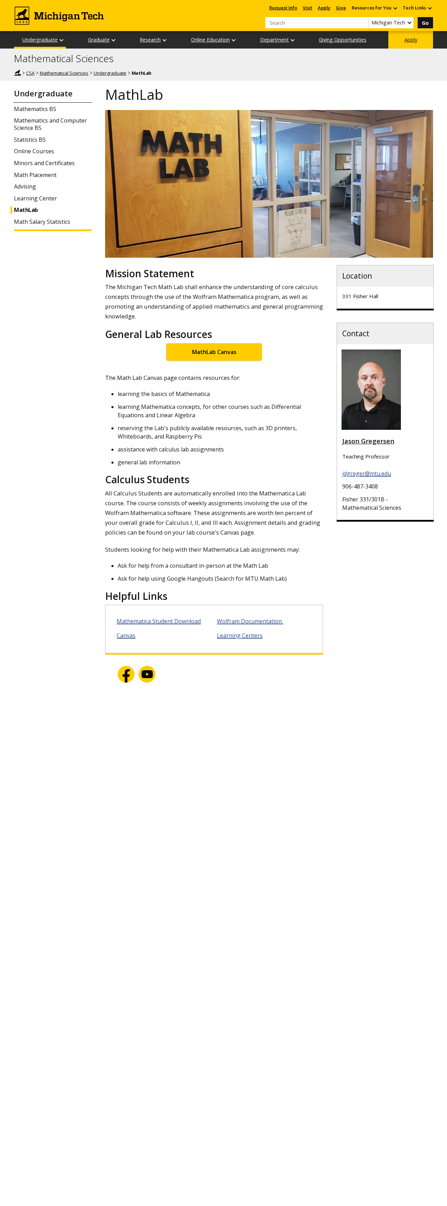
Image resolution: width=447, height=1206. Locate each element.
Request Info (283, 8)
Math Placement (35, 175)
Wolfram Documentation (250, 621)
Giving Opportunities (342, 39)
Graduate (99, 39)
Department (274, 39)
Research (150, 39)
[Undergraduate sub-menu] (62, 40)
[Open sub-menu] (394, 8)
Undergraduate (40, 39)
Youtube (147, 674)
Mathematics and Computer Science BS (50, 124)
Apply (324, 8)
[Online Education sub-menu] (234, 40)
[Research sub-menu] (165, 40)
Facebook (126, 674)
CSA (30, 73)
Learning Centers (240, 635)
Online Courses (34, 151)
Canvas (126, 635)
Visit (307, 8)
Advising (25, 186)
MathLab (26, 210)
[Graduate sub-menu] (114, 40)
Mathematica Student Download (159, 621)
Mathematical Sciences (63, 59)
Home (17, 72)
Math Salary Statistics (42, 222)
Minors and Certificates (44, 163)
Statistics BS (30, 140)
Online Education (210, 39)
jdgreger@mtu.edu (366, 473)
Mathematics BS (35, 109)
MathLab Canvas (214, 352)
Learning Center (35, 198)
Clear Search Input (363, 22)
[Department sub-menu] (293, 40)
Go (425, 23)
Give (341, 8)
